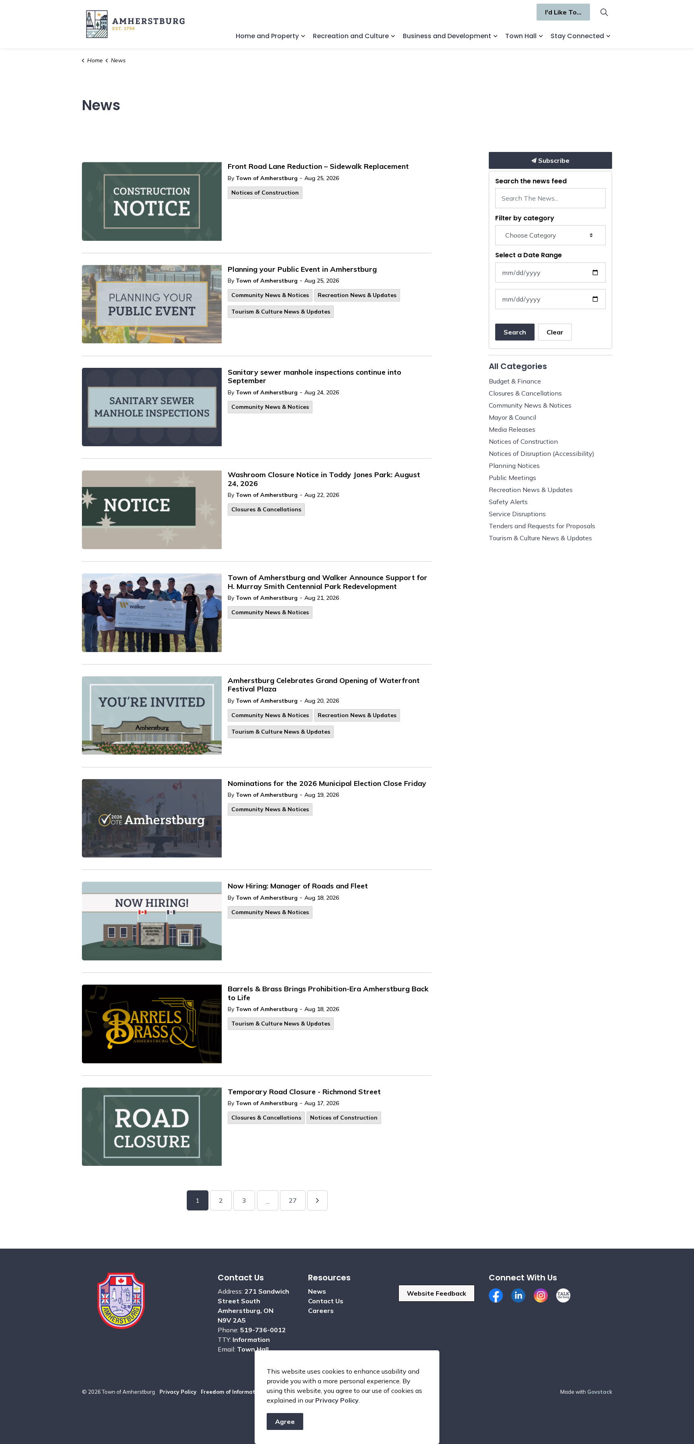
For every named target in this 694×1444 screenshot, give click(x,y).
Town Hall (521, 36)
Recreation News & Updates (357, 295)
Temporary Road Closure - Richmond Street (304, 1091)
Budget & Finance (515, 381)
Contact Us (325, 1301)
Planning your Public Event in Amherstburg (302, 269)
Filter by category (524, 218)
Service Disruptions (517, 514)
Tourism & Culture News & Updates (280, 311)
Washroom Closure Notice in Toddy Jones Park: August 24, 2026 (324, 479)
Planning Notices (514, 466)
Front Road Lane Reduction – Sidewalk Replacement (318, 166)
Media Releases (512, 429)
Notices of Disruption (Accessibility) (541, 453)
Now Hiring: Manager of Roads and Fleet (298, 886)
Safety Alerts (508, 502)
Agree (285, 1421)
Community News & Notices (270, 295)
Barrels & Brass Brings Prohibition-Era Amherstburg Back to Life (328, 993)
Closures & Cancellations (266, 509)
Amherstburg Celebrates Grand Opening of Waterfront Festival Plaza (324, 685)
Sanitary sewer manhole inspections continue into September (314, 377)
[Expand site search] (604, 12)
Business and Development (447, 36)
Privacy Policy (177, 1392)
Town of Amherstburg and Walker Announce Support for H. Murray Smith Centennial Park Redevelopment (327, 582)
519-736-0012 (263, 1330)
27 (293, 1200)
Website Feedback (436, 1293)
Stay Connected (577, 36)
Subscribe (553, 160)
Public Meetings (512, 478)
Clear (555, 332)
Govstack (599, 1392)
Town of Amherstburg (267, 178)
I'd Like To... (563, 12)
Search (515, 332)
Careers (321, 1311)
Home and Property (267, 36)
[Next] (317, 1200)
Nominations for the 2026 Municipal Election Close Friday (327, 783)
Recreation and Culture (351, 36)
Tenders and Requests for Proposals (542, 526)
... (267, 1201)
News (317, 1291)
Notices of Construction (265, 192)
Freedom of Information (232, 1392)
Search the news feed (531, 181)
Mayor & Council (512, 417)
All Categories (518, 366)
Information (251, 1339)
